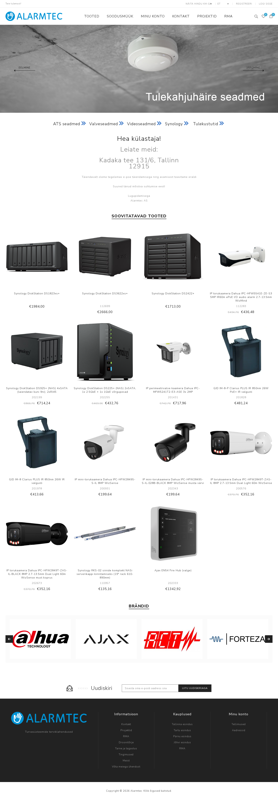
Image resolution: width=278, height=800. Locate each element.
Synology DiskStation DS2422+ (173, 293)
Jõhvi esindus (182, 742)
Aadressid (238, 730)
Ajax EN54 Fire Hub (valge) (173, 570)
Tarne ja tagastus (126, 748)
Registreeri (244, 3)
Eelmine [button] (24, 67)
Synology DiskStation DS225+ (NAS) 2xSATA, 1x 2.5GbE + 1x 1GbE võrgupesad (105, 390)
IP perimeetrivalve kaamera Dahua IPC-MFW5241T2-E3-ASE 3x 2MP (173, 390)
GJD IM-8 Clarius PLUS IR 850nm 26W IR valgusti (37, 481)
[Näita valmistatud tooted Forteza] (237, 639)
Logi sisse (266, 3)
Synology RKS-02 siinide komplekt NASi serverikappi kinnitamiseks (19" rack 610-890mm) (105, 574)
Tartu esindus (182, 730)
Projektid (126, 730)
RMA (126, 736)
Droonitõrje (126, 742)
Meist (126, 760)
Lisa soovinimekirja (40, 256)
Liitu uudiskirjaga (195, 688)
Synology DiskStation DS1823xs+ (37, 293)
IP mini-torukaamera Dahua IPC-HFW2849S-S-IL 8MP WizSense (105, 481)
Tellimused (239, 724)
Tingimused (126, 754)
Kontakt (126, 724)
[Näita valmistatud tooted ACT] (172, 639)
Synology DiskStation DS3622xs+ (105, 293)
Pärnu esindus (182, 736)
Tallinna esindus (182, 724)
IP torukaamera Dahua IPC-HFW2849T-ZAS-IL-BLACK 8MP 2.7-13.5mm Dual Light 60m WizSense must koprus (36, 574)
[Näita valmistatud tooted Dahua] (40, 639)
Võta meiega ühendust (126, 766)
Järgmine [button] (253, 67)
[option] (139, 69)
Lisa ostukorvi (48, 256)
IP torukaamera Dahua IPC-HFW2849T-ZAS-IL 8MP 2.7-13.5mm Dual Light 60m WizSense (241, 481)
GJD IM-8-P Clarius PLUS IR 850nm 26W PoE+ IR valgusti (241, 390)
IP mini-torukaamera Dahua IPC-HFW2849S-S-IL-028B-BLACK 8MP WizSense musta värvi (173, 481)
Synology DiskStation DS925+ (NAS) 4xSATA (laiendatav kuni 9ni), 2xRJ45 (37, 390)
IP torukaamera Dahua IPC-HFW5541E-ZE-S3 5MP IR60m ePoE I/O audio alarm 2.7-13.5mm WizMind (241, 297)
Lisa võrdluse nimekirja (33, 256)
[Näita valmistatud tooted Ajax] (106, 639)
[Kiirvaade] (25, 256)
